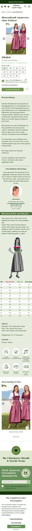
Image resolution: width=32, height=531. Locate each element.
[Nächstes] (28, 38)
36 (4, 68)
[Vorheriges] (4, 38)
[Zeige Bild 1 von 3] (14, 53)
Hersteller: (5, 339)
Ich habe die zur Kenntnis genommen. (16, 487)
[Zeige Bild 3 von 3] (17, 53)
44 (4, 72)
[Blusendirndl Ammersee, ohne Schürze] (16, 39)
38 (10, 68)
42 (23, 68)
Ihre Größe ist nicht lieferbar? (10, 85)
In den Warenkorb (13, 89)
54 (10, 76)
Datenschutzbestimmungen (19, 486)
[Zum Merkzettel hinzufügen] (27, 89)
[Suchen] (25, 6)
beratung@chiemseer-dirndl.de (16, 203)
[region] (16, 39)
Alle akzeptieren (16, 526)
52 (4, 76)
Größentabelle (23, 82)
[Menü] (29, 6)
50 (23, 72)
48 (16, 72)
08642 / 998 (18, 205)
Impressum (16, 529)
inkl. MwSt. (9, 60)
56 (16, 76)
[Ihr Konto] (2, 6)
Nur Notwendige (16, 523)
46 (10, 72)
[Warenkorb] (8, 6)
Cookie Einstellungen (16, 519)
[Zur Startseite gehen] (17, 6)
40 (16, 68)
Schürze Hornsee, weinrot (16, 432)
